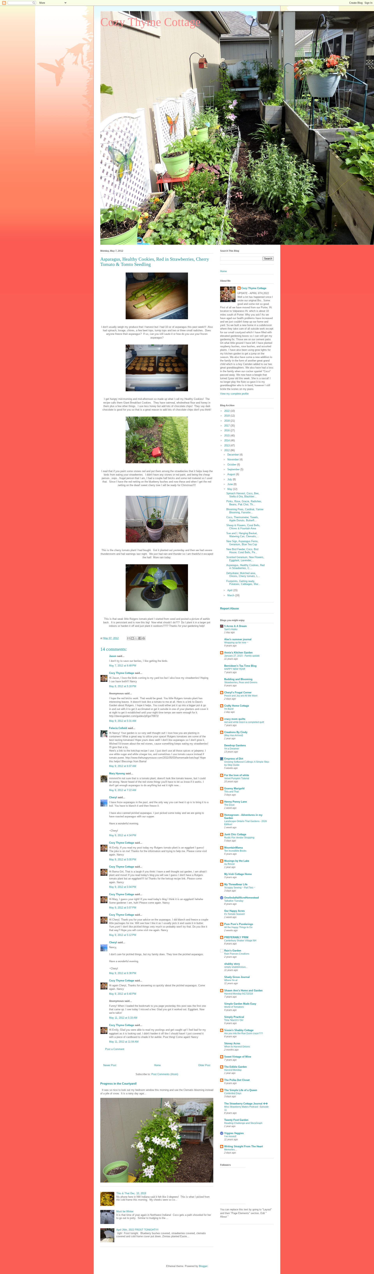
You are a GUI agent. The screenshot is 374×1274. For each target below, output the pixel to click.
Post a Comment (114, 1049)
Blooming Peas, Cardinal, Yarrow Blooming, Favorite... (244, 511)
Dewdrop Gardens (235, 745)
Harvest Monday (233, 1070)
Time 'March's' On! (233, 1020)
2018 (227, 420)
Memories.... (230, 1149)
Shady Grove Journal (237, 977)
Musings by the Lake (236, 860)
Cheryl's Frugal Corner (237, 692)
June (230, 484)
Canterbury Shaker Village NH (240, 940)
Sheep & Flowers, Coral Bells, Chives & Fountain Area (243, 527)
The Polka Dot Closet (237, 1080)
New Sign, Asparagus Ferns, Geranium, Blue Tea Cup (242, 543)
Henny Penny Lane (235, 801)
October (232, 464)
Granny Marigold (234, 788)
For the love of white (236, 775)
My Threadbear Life (235, 884)
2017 (227, 425)
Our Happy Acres (234, 910)
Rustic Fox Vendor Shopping (239, 837)
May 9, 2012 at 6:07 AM (122, 766)
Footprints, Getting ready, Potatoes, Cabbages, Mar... (243, 583)
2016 (227, 430)
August (231, 474)
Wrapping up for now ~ (236, 642)
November (233, 459)
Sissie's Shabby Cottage (238, 1030)
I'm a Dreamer (231, 748)
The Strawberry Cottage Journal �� (246, 1103)
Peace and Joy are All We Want (240, 695)
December (233, 454)
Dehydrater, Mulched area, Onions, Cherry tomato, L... (243, 575)
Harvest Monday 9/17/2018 (238, 993)
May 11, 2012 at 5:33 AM (123, 1017)
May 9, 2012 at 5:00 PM (122, 859)
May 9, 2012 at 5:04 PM (122, 886)
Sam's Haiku (230, 629)
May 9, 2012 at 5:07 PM (122, 907)
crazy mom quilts (234, 718)
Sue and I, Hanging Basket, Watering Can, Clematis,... (242, 535)
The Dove (229, 805)
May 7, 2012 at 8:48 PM (122, 665)
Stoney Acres (232, 1043)
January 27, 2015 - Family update (242, 655)
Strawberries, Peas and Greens (240, 682)
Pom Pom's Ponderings (238, 924)
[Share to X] (136, 638)
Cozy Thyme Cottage (150, 22)
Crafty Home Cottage (236, 705)
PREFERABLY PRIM (236, 937)
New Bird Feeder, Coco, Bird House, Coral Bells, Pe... (242, 551)
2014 (227, 440)
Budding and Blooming (238, 679)
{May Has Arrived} (233, 735)
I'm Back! (229, 709)
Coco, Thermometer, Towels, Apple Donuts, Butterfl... (242, 519)
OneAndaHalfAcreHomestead (241, 897)
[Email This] (129, 638)
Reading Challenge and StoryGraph (243, 1123)
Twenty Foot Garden (236, 1119)
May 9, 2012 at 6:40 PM (122, 993)
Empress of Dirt (233, 758)
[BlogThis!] (132, 638)
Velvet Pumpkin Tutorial (236, 778)
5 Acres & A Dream (235, 626)
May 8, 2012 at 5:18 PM (122, 686)
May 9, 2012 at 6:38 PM (122, 973)
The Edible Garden (235, 1066)
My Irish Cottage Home (238, 874)
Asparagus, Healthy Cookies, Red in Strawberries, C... (245, 567)
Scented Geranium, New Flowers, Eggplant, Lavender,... (245, 559)
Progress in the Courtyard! (118, 1083)
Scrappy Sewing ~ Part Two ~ (239, 887)
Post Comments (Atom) (164, 1074)
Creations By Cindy (235, 732)
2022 (227, 410)
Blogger (203, 1266)
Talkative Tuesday (233, 900)
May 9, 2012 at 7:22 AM (122, 790)
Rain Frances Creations (236, 953)
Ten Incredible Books (235, 850)
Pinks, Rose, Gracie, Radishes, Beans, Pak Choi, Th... (244, 503)
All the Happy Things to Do (238, 927)
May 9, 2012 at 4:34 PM (122, 835)
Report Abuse (229, 608)
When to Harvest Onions (237, 1046)
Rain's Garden (232, 950)
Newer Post (109, 1065)
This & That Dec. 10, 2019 (131, 1193)
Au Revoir (229, 864)
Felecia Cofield (118, 728)
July (230, 479)
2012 (227, 450)
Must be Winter (124, 1211)
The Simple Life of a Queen (240, 1090)
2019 (227, 415)
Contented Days (232, 1093)
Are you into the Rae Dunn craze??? (243, 1033)
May (230, 489)
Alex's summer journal (237, 639)
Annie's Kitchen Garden (238, 652)
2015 (227, 435)
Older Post (204, 1065)
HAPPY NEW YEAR (234, 669)
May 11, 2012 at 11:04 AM (123, 1041)
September (233, 469)
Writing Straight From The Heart (243, 1146)
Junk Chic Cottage (235, 834)
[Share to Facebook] (140, 638)
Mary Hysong (117, 773)
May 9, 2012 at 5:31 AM (122, 720)
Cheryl (113, 797)
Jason (112, 656)
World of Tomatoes (234, 1007)
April (230, 590)
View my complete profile (234, 393)
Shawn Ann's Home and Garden (243, 990)
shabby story (232, 963)
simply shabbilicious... (235, 967)
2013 (227, 445)
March (231, 595)
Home (157, 1065)
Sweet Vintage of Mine (237, 1056)
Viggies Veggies (234, 1133)
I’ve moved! (230, 1136)
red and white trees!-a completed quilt (244, 722)
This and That (231, 791)
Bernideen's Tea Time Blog (240, 665)
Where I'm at (230, 980)
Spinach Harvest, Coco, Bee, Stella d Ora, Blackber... (242, 495)
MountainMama (233, 847)
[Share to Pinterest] (144, 638)
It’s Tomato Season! (234, 914)
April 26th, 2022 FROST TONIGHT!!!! (137, 1229)
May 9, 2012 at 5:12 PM (122, 935)
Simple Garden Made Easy (240, 1003)
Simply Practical (234, 1017)
